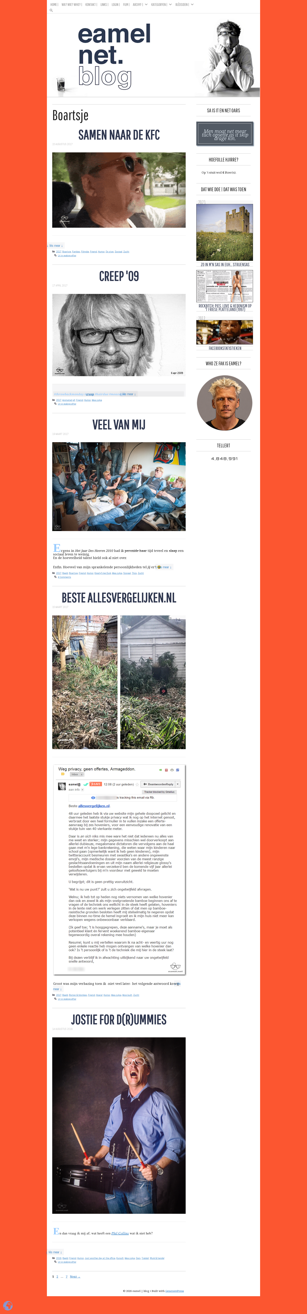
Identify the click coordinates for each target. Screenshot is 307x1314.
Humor (101, 251)
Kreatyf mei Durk (103, 573)
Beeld (65, 573)
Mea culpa (97, 400)
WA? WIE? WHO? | (72, 4)
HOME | (54, 4)
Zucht (126, 251)
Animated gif (68, 400)
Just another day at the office (100, 1258)
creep (90, 394)
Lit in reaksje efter (67, 255)
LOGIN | (116, 4)
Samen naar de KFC (119, 134)
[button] (154, 9)
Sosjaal (118, 251)
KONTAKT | (91, 4)
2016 (58, 1258)
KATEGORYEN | (159, 4)
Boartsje (66, 251)
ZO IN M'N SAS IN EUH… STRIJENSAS (225, 264)
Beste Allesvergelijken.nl (119, 597)
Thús (134, 573)
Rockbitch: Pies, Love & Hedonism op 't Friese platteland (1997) (225, 307)
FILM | (126, 4)
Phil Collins (120, 1233)
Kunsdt (120, 1258)
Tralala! (145, 1258)
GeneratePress (174, 1291)
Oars (138, 1258)
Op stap (110, 251)
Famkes (76, 251)
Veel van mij (119, 424)
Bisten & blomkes (78, 995)
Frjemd (93, 251)
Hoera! (99, 995)
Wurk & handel (157, 1258)
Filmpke (85, 251)
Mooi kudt (127, 995)
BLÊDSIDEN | (182, 4)
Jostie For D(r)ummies (119, 1019)
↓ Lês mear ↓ (55, 245)
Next (75, 1276)
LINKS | (105, 4)
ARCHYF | (138, 4)
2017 (58, 251)
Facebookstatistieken (225, 348)
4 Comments (64, 577)
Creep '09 (119, 275)
